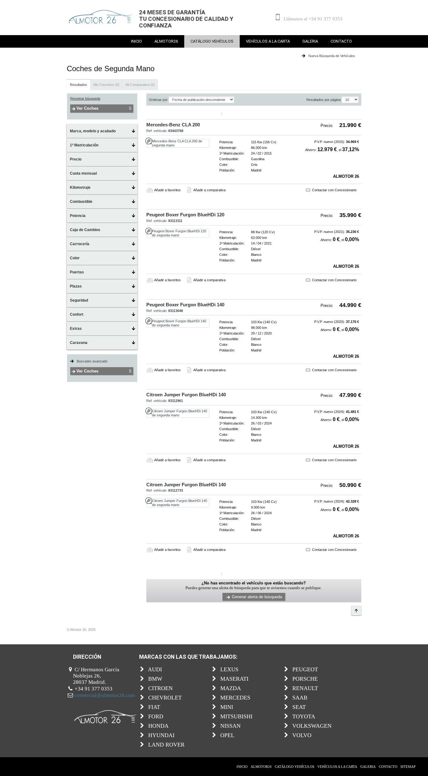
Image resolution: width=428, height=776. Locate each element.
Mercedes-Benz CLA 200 (173, 124)
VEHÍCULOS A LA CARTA (268, 41)
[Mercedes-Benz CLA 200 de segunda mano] (178, 143)
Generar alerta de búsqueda (257, 596)
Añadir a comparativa (209, 190)
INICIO (136, 41)
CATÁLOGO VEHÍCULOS (212, 41)
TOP (356, 610)
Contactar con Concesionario (334, 190)
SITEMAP (407, 766)
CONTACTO (341, 41)
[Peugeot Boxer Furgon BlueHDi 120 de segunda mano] (178, 233)
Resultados (78, 85)
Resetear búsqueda (85, 98)
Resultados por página (323, 100)
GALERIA (310, 41)
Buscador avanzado (92, 361)
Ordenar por (158, 100)
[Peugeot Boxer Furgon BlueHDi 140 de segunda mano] (178, 323)
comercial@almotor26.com (105, 695)
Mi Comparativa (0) (140, 85)
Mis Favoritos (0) (106, 85)
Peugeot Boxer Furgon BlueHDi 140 (185, 304)
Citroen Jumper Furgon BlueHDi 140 (186, 394)
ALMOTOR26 (166, 41)
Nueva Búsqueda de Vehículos (331, 56)
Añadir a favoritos (167, 190)
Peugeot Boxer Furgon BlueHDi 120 (185, 214)
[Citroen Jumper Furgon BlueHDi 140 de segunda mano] (178, 413)
